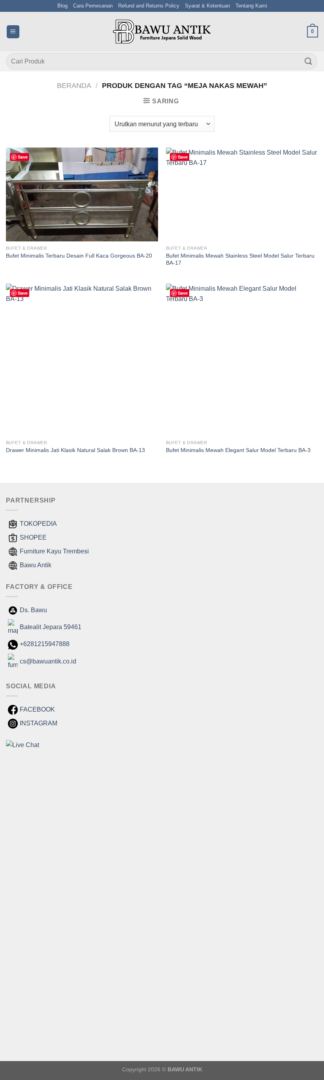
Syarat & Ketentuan (207, 6)
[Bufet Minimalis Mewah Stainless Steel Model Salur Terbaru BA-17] (242, 194)
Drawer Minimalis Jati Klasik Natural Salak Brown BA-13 (75, 450)
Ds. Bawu (33, 610)
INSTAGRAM (38, 723)
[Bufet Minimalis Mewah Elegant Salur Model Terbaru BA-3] (242, 359)
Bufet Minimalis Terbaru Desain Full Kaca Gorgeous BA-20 (79, 255)
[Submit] (308, 61)
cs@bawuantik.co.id (48, 661)
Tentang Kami (251, 6)
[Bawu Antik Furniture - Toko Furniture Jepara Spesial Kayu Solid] (162, 31)
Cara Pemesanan (93, 6)
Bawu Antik (35, 565)
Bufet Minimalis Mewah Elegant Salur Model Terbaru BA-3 (238, 450)
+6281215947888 (45, 644)
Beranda (74, 85)
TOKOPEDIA (38, 523)
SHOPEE (33, 537)
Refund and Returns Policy (148, 6)
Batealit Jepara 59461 (50, 627)
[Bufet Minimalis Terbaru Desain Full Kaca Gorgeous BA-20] (82, 194)
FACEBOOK (37, 709)
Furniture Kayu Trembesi (54, 551)
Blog (62, 6)
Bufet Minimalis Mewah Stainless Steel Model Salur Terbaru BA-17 (240, 259)
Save (23, 157)
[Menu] (13, 31)
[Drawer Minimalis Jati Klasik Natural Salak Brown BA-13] (82, 359)
